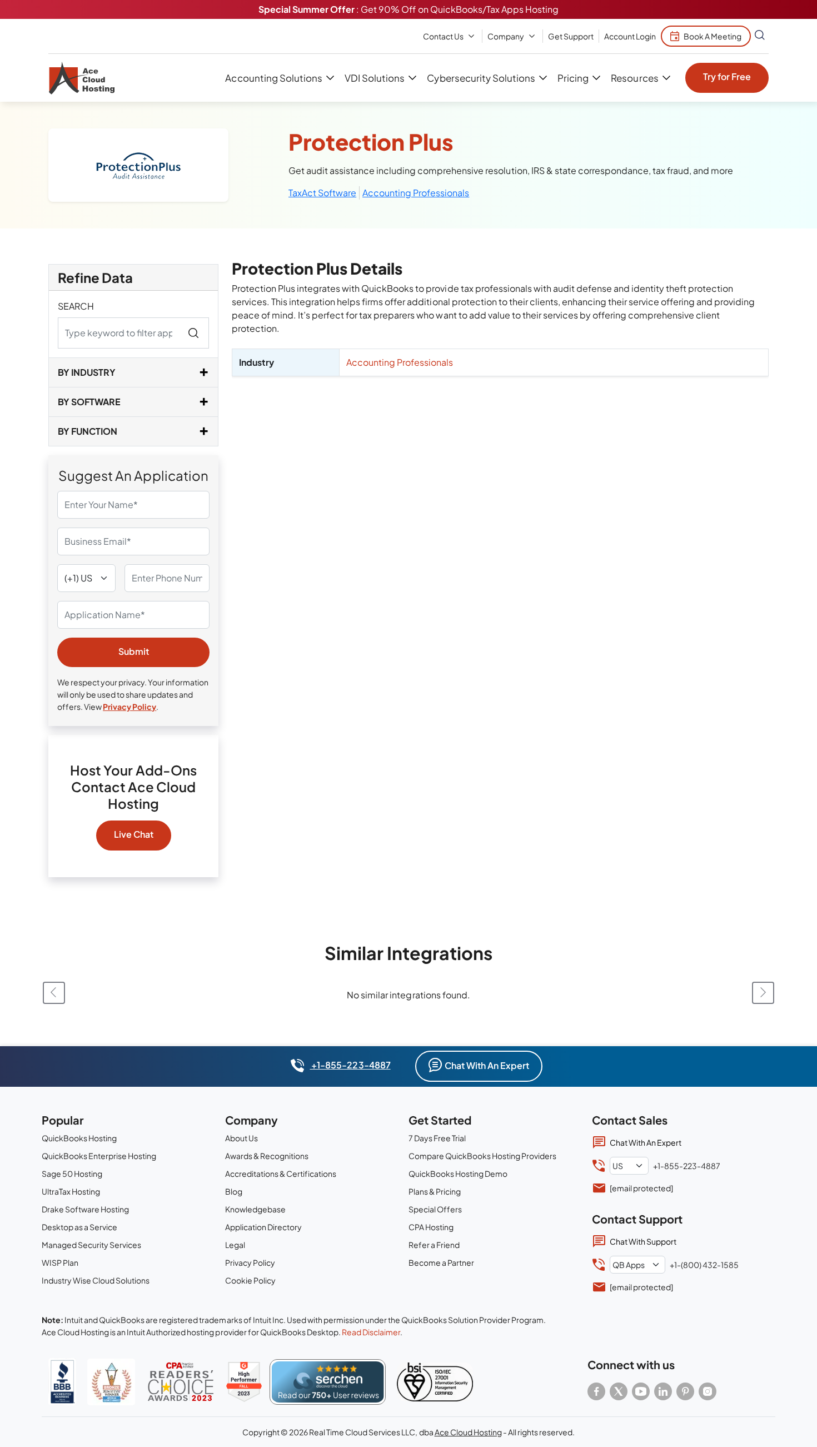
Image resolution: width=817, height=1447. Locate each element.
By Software (89, 401)
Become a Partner (441, 1262)
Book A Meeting (712, 36)
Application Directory (263, 1227)
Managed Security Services (91, 1245)
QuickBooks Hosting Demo (458, 1173)
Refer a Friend (434, 1245)
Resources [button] (634, 78)
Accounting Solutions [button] (273, 78)
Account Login (630, 36)
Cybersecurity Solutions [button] (481, 78)
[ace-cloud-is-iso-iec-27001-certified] (435, 1382)
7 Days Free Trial (437, 1138)
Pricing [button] (573, 78)
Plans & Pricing (435, 1191)
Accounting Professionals (415, 192)
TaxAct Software (322, 192)
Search (76, 306)
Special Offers (435, 1209)
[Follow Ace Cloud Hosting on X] (618, 1391)
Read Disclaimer (371, 1332)
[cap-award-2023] (180, 1381)
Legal (235, 1245)
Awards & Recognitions (266, 1156)
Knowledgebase (255, 1209)
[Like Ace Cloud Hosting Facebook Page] (596, 1391)
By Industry (87, 372)
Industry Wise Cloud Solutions (96, 1280)
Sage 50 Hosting (72, 1173)
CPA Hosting (431, 1227)
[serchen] (328, 1382)
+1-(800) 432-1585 (704, 1265)
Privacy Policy (129, 707)
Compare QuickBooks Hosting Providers (482, 1156)
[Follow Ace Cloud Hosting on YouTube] (641, 1391)
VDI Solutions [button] (375, 78)
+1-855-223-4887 (350, 1065)
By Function (87, 431)
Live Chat (133, 834)
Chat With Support (643, 1241)
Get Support (571, 36)
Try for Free (727, 76)
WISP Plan (60, 1262)
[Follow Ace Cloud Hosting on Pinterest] (685, 1391)
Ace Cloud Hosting (468, 1432)
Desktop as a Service (79, 1227)
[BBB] (62, 1381)
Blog (233, 1191)
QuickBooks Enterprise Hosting (99, 1156)
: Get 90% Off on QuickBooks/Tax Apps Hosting (408, 9)
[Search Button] (760, 36)
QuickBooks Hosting (79, 1138)
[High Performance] (244, 1382)
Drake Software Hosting (85, 1209)
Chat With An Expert (487, 1065)
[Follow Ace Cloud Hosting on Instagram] (707, 1391)
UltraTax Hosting (71, 1191)
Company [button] (505, 36)
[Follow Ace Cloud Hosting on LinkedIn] (663, 1391)
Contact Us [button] (443, 36)
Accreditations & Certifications (280, 1173)
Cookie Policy (250, 1280)
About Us (241, 1138)
